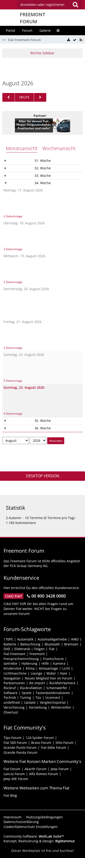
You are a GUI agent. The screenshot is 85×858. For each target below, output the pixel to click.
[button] (50, 4)
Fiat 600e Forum (53, 747)
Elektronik (22, 649)
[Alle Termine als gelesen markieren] (74, 40)
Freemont (37, 654)
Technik (10, 697)
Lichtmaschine (15, 673)
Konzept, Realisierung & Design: (39, 841)
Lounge (36, 673)
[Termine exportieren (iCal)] (68, 40)
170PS (8, 639)
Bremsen (71, 644)
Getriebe (10, 663)
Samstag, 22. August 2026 (24, 354)
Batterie (10, 644)
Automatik (25, 639)
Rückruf (10, 688)
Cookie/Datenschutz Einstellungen (31, 826)
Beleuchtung (30, 644)
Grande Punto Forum (20, 747)
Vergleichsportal (53, 702)
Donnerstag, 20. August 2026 (26, 289)
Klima (30, 668)
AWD (75, 639)
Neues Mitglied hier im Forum (48, 678)
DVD (7, 649)
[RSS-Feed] (81, 40)
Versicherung (14, 707)
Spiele (26, 693)
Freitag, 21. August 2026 (23, 321)
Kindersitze (12, 668)
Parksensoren (14, 683)
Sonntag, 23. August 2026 (24, 387)
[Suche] (75, 4)
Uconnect (52, 697)
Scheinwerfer (56, 688)
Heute (24, 97)
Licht (66, 668)
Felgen (39, 649)
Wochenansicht (59, 148)
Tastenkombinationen (53, 693)
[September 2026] (40, 97)
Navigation (12, 678)
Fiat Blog (10, 795)
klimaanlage (48, 668)
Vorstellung (38, 707)
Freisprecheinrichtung (21, 658)
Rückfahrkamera (62, 683)
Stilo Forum (64, 742)
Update (30, 702)
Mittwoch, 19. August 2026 (24, 256)
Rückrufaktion (31, 688)
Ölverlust (11, 712)
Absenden (55, 441)
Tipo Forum (12, 737)
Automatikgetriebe (52, 639)
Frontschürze (53, 658)
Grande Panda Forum (20, 752)
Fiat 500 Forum (15, 742)
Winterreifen (61, 707)
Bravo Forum (41, 742)
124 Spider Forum (40, 737)
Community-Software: (34, 836)
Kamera (59, 663)
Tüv (38, 697)
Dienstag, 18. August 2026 (24, 223)
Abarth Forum (36, 769)
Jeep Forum (60, 769)
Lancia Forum (14, 774)
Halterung (29, 663)
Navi (63, 673)
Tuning (25, 697)
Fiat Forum (12, 769)
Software (10, 693)
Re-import (37, 683)
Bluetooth (52, 644)
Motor (51, 673)
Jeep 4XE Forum (16, 778)
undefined (12, 702)
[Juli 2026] (8, 97)
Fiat (52, 649)
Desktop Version (42, 475)
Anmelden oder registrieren (42, 4)
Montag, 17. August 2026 (23, 190)
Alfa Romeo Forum (43, 774)
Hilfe (45, 663)
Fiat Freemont (14, 654)
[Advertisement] (43, 68)
